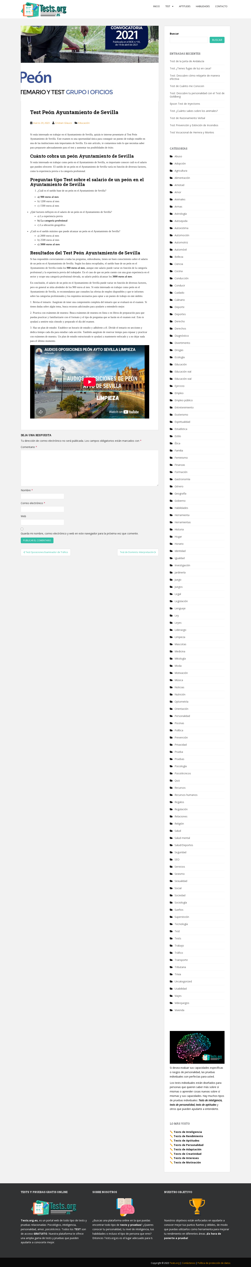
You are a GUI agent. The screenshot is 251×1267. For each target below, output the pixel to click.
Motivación (181, 673)
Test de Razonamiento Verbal (187, 118)
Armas (178, 206)
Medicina (180, 651)
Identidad (180, 551)
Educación (84, 123)
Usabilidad (181, 988)
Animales (180, 199)
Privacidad (181, 744)
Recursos (180, 787)
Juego (178, 579)
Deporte (179, 307)
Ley (177, 615)
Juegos (179, 587)
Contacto (221, 6)
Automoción (182, 235)
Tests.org (175, 1263)
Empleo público (184, 400)
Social (178, 888)
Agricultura (181, 170)
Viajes (178, 995)
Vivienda (179, 1010)
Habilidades (203, 6)
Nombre (27, 490)
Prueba (179, 752)
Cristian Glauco (63, 123)
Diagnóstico (182, 335)
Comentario (29, 447)
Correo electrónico (33, 503)
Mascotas (180, 644)
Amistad (179, 185)
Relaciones (181, 816)
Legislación (181, 601)
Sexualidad (181, 881)
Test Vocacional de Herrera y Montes (192, 132)
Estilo (178, 436)
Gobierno (180, 500)
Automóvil (181, 249)
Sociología (181, 902)
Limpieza (180, 637)
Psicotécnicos (183, 773)
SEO (177, 859)
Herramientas (183, 522)
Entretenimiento (184, 407)
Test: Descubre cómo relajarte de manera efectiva (195, 77)
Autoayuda (181, 221)
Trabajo (179, 945)
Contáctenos (189, 1263)
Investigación (182, 565)
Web (23, 516)
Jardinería (180, 572)
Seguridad (180, 852)
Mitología (180, 658)
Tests (178, 938)
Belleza (179, 256)
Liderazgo (180, 630)
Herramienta (182, 515)
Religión (179, 823)
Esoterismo (181, 414)
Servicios (180, 866)
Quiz (177, 780)
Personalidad (182, 716)
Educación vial (183, 371)
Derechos (180, 328)
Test (167, 6)
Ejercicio (179, 386)
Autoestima (181, 228)
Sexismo (180, 874)
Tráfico (179, 952)
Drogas (179, 350)
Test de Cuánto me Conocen (187, 86)
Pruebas (179, 759)
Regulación (181, 809)
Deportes (180, 314)
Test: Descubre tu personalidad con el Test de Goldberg (197, 94)
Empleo (179, 393)
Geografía (180, 493)
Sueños (179, 909)
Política (179, 730)
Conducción (182, 278)
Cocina (179, 271)
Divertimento (182, 343)
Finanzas (180, 465)
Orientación (181, 708)
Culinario (180, 300)
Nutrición (180, 694)
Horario (179, 543)
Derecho (180, 321)
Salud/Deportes (184, 845)
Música (179, 680)
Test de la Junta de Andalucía (187, 61)
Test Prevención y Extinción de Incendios (194, 125)
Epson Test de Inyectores (185, 103)
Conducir (180, 285)
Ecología (180, 357)
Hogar (178, 536)
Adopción (180, 163)
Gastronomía (182, 479)
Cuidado (179, 292)
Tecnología (181, 924)
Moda (178, 665)
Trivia (178, 974)
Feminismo (181, 457)
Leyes (178, 622)
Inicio (156, 6)
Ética (177, 443)
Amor (178, 192)
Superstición (182, 917)
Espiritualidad (182, 421)
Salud (178, 830)
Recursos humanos (186, 795)
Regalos (179, 802)
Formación (181, 472)
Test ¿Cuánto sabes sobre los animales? (194, 111)
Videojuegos (182, 1003)
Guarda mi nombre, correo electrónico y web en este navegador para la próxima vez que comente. (79, 533)
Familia (179, 450)
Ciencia (179, 264)
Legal (178, 594)
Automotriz (181, 242)
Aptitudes (184, 6)
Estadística (181, 429)
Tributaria (180, 967)
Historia (179, 529)
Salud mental (182, 838)
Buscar (174, 33)
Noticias (179, 687)
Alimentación (182, 178)
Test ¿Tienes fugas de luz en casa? (190, 68)
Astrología (181, 213)
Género (179, 486)
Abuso (178, 156)
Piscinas (179, 723)
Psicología (181, 766)
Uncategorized (183, 981)
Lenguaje (180, 608)
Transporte (181, 960)
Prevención (181, 737)
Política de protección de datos (214, 1263)
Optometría (181, 701)
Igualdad (180, 558)
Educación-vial (183, 378)
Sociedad (180, 895)
